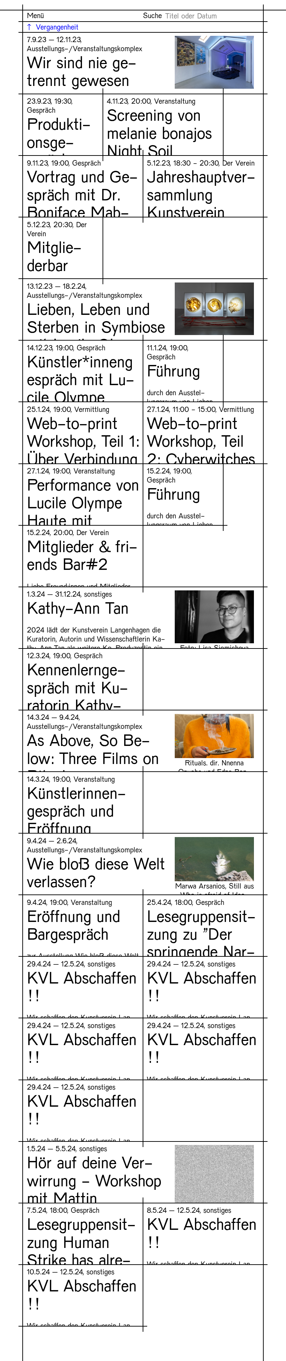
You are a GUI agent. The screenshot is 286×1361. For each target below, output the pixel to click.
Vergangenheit (57, 26)
